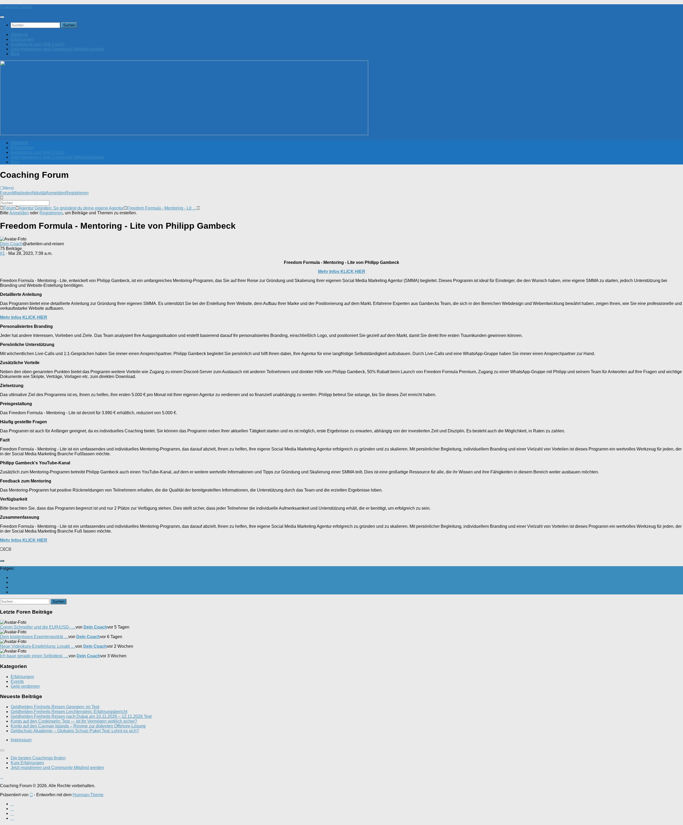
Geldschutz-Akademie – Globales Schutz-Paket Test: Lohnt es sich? (75, 731)
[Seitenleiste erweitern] (2, 561)
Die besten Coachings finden (38, 758)
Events (17, 681)
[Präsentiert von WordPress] (31, 794)
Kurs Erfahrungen (27, 762)
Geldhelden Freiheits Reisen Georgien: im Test (55, 707)
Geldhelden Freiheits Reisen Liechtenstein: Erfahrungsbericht (69, 711)
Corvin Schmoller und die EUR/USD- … (38, 627)
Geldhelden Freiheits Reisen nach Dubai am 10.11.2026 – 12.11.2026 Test (81, 716)
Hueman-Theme (88, 794)
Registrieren (77, 193)
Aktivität (38, 193)
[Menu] (2, 17)
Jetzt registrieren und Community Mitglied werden (57, 49)
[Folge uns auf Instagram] (12, 587)
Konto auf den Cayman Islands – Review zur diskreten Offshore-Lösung (78, 726)
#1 (2, 253)
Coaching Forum (16, 6)
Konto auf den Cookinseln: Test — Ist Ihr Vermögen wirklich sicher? (74, 721)
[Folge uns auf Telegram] (12, 592)
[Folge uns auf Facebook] (12, 582)
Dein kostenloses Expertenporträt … (34, 636)
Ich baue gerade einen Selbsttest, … (34, 656)
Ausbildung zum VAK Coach (38, 44)
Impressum (21, 740)
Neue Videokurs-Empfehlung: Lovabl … (37, 646)
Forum (6, 193)
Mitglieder (21, 193)
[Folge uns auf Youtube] (12, 577)
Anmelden (55, 193)
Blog (15, 53)
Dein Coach (11, 244)
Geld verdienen (25, 686)
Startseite (20, 34)
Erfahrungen (22, 39)
